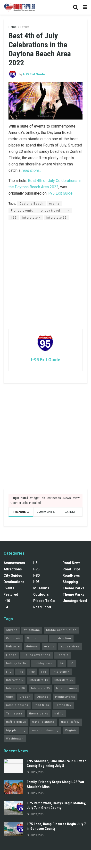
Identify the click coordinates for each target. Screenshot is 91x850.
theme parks (38, 713)
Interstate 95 (56, 217)
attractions (32, 630)
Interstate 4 (31, 217)
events (54, 203)
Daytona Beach (31, 203)
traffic (59, 713)
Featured (11, 594)
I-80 (36, 575)
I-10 (7, 601)
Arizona (11, 630)
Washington (15, 738)
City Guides (13, 575)
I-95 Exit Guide (34, 74)
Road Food (42, 607)
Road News (72, 563)
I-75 (36, 569)
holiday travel (49, 210)
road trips (41, 705)
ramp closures (17, 705)
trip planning (15, 730)
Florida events (22, 210)
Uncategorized (75, 601)
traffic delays (16, 721)
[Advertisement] (45, 274)
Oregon (25, 696)
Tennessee (14, 713)
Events (25, 27)
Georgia (62, 655)
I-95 (14, 217)
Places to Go (44, 601)
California (13, 638)
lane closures (66, 688)
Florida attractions (36, 655)
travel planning (43, 721)
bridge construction (61, 630)
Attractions (13, 569)
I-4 (68, 210)
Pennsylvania (65, 696)
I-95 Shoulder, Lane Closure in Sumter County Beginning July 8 (56, 763)
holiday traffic (16, 663)
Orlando (43, 696)
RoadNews (71, 575)
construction (61, 638)
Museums (41, 588)
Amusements (14, 563)
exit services (70, 646)
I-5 (35, 563)
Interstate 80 (15, 688)
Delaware (13, 646)
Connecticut (36, 638)
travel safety (70, 721)
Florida (11, 655)
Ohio (9, 696)
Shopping (70, 582)
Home (12, 27)
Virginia (71, 730)
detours (32, 646)
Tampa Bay (63, 705)
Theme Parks (73, 588)
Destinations (14, 582)
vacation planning (45, 730)
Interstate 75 (63, 680)
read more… (31, 170)
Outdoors (41, 594)
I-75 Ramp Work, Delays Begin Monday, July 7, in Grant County (56, 805)
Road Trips (72, 569)
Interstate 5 (14, 680)
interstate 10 (38, 680)
